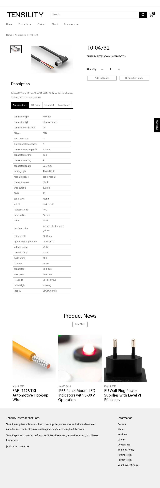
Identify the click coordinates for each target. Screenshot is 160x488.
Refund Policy (125, 455)
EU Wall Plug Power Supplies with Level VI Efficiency (122, 395)
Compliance (124, 445)
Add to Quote (102, 78)
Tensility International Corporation (106, 56)
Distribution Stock (134, 78)
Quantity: (92, 69)
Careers (121, 440)
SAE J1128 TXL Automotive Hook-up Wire (30, 395)
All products (20, 35)
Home (9, 24)
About (55, 24)
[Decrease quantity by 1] (102, 69)
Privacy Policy (125, 460)
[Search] (143, 15)
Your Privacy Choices (128, 465)
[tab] (20, 105)
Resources (69, 24)
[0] (151, 15)
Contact (42, 24)
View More (80, 324)
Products (23, 24)
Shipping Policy (126, 450)
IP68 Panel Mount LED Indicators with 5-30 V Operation (76, 395)
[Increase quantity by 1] (118, 69)
